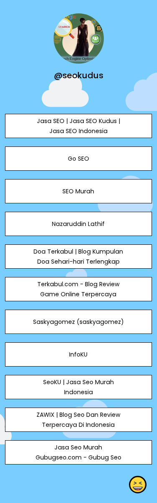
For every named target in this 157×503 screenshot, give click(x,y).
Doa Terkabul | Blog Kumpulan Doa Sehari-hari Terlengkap (78, 256)
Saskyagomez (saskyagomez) (78, 322)
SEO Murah (78, 191)
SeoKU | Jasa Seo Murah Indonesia (78, 387)
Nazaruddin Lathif (78, 224)
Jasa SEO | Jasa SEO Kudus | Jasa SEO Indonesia (78, 126)
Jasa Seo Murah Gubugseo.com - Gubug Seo (78, 452)
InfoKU (78, 354)
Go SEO (78, 158)
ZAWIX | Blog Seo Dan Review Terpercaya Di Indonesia (78, 420)
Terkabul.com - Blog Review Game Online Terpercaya (78, 289)
